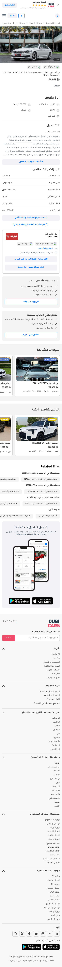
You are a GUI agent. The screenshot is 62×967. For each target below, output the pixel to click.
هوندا (57, 802)
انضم (8, 638)
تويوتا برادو (54, 828)
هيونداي (56, 790)
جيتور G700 (54, 892)
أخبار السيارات (53, 699)
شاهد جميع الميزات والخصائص (31, 218)
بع (21, 16)
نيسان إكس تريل (51, 908)
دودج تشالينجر (53, 904)
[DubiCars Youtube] (36, 933)
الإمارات (56, 718)
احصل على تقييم (31, 335)
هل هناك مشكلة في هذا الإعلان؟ (29, 225)
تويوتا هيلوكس (53, 851)
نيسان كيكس (53, 888)
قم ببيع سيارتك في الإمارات (46, 703)
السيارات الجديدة (52, 695)
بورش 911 (55, 884)
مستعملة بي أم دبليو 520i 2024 (42, 492)
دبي (58, 734)
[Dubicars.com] (54, 623)
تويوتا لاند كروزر (52, 820)
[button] (58, 5)
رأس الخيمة (54, 742)
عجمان (56, 730)
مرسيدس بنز (54, 767)
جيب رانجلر (55, 855)
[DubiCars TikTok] (29, 933)
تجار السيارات (53, 678)
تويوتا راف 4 (54, 839)
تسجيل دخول (53, 670)
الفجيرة (56, 738)
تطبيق (12, 16)
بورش (57, 806)
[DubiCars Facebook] (49, 933)
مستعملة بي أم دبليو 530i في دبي (43, 504)
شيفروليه (55, 794)
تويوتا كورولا (54, 847)
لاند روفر (56, 787)
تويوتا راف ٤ (54, 912)
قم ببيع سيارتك (31, 302)
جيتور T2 (56, 876)
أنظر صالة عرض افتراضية (31, 267)
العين (57, 726)
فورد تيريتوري (53, 919)
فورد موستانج (53, 843)
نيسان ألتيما (54, 835)
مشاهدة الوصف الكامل (31, 162)
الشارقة (56, 745)
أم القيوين (55, 749)
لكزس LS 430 (53, 863)
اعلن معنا (55, 674)
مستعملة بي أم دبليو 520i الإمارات (42, 479)
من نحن (56, 658)
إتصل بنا (56, 654)
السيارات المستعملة (50, 692)
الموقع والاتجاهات (45, 249)
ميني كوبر (55, 916)
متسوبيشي (54, 798)
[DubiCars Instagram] (43, 933)
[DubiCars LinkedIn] (56, 933)
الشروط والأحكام (51, 662)
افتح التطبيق (9, 5)
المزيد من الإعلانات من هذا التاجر (31, 259)
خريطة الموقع (52, 686)
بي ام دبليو (55, 779)
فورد (58, 783)
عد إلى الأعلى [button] (11, 621)
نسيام (57, 771)
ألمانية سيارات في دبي (47, 516)
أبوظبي (56, 722)
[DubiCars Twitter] (22, 933)
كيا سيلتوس (54, 900)
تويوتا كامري (54, 832)
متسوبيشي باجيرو (51, 859)
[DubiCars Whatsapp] (15, 933)
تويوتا (57, 763)
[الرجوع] (57, 15)
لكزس (57, 775)
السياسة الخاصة (52, 666)
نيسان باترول (53, 824)
